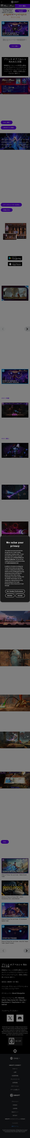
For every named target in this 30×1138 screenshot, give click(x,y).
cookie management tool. (13, 563)
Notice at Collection (10, 559)
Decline (9, 595)
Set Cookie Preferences (15, 591)
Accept (20, 595)
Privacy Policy (18, 557)
